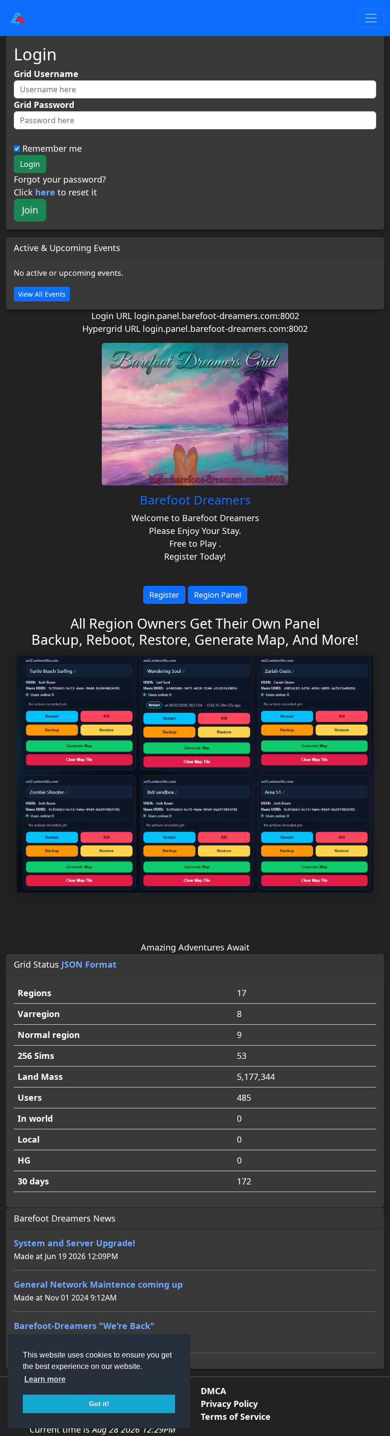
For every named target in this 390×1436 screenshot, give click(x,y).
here (45, 192)
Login (30, 164)
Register (164, 595)
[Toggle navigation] (371, 18)
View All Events (42, 294)
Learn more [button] (45, 1379)
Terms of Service (236, 1416)
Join (30, 210)
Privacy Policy (229, 1403)
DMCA (213, 1391)
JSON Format (89, 964)
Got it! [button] (99, 1403)
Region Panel (217, 595)
